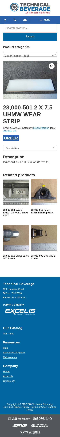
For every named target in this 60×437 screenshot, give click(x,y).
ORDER (11, 138)
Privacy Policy (21, 407)
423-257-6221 (19, 297)
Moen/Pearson (41, 127)
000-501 (7, 130)
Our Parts (8, 333)
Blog (5, 347)
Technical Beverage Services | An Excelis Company (30, 8)
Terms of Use (38, 407)
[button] (52, 66)
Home (6, 371)
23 (14, 130)
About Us (8, 376)
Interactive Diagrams (14, 352)
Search (30, 36)
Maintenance (10, 357)
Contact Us (9, 381)
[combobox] (30, 54)
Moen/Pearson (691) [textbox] (29, 55)
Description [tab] (12, 148)
